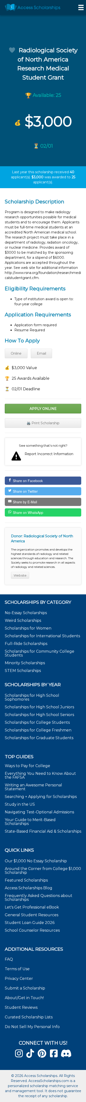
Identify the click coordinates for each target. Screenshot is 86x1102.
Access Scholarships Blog (28, 888)
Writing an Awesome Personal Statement (33, 787)
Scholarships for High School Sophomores (32, 697)
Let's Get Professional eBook (32, 907)
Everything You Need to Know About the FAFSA (40, 775)
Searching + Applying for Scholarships (41, 796)
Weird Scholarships (23, 620)
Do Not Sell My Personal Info (32, 1026)
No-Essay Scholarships (26, 613)
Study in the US (20, 804)
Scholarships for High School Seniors (39, 714)
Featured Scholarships (27, 880)
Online (16, 353)
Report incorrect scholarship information (43, 451)
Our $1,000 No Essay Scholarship (36, 861)
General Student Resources (31, 915)
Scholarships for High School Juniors (39, 707)
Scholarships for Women (28, 628)
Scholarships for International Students (42, 636)
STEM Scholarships (23, 670)
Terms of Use (17, 969)
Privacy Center (19, 978)
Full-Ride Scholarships (26, 643)
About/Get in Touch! (24, 998)
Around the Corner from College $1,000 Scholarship (43, 870)
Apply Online (43, 408)
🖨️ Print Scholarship (43, 423)
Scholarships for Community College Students (39, 653)
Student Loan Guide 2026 (29, 922)
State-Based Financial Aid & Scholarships (43, 831)
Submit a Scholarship (25, 988)
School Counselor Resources (32, 930)
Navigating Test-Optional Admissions (39, 812)
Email (41, 353)
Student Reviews (21, 1007)
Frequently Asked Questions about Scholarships (38, 897)
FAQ (9, 959)
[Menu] (81, 7)
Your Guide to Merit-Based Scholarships (30, 821)
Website (20, 575)
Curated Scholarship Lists (29, 1017)
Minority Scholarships (25, 663)
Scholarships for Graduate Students (39, 738)
